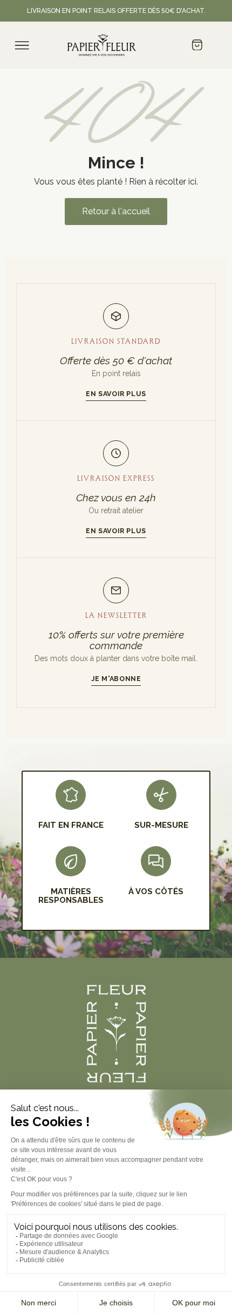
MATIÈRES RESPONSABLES (71, 896)
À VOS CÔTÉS (155, 891)
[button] (116, 211)
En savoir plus (116, 394)
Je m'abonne (116, 679)
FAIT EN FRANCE (71, 825)
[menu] (22, 45)
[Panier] (197, 45)
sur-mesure (161, 825)
